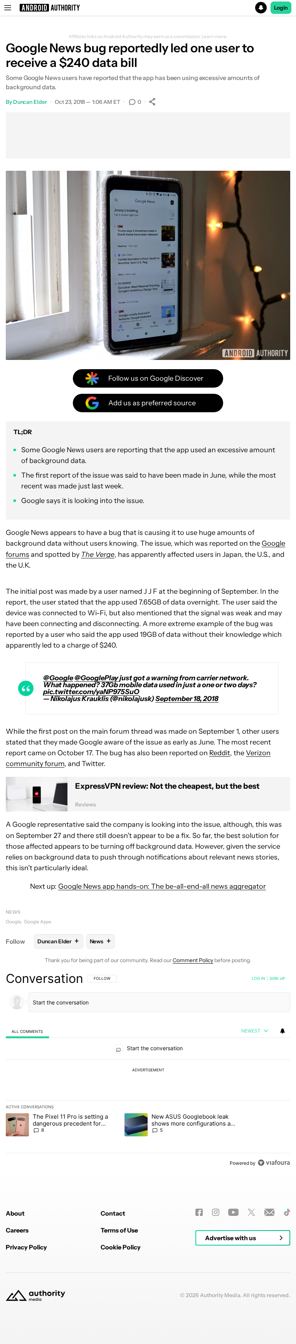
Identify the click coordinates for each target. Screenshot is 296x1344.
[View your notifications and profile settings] (282, 1031)
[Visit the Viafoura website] (273, 1162)
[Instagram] (215, 1212)
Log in (258, 978)
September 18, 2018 (187, 698)
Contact (113, 1213)
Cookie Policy (121, 1247)
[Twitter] (251, 1212)
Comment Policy (193, 960)
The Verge (97, 554)
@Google (58, 678)
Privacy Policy (26, 1247)
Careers (17, 1230)
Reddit (219, 753)
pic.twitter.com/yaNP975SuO (91, 692)
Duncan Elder (30, 101)
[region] (148, 1071)
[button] (148, 7)
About (15, 1213)
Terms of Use (119, 1230)
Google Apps (37, 921)
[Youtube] (233, 1212)
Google (13, 921)
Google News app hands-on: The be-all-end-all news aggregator (162, 886)
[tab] (27, 1031)
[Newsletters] (269, 1212)
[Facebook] (199, 1212)
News (13, 912)
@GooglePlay (96, 678)
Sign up (277, 978)
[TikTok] (287, 1212)
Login (281, 7)
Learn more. (214, 36)
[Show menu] (7, 7)
